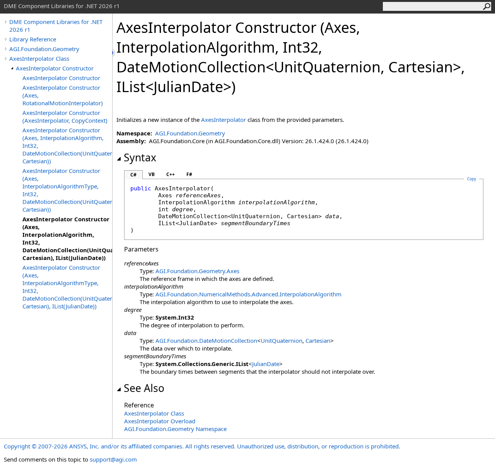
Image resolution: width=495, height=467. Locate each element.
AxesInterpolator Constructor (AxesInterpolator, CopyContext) (65, 116)
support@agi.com (113, 459)
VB (151, 174)
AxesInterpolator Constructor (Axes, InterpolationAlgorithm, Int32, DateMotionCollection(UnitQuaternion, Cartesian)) (67, 145)
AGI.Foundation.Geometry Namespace (175, 429)
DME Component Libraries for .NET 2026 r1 (55, 25)
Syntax (140, 157)
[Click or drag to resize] (114, 52)
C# (133, 174)
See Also (144, 388)
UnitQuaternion (281, 340)
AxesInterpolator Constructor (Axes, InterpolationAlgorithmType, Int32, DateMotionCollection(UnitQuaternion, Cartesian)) (67, 190)
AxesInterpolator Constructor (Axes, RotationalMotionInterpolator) (62, 95)
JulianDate (265, 364)
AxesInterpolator (223, 119)
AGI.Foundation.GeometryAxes (197, 271)
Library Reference (32, 39)
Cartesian (318, 340)
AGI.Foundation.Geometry (44, 49)
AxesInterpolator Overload (159, 421)
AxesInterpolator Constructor (55, 68)
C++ (170, 174)
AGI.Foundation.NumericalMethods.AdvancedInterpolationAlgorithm (248, 294)
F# (189, 174)
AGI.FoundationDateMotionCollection (206, 340)
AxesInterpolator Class (39, 58)
